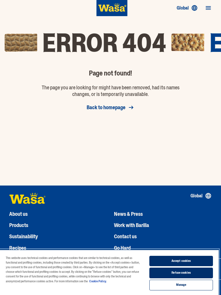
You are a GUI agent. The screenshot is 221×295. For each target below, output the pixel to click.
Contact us (125, 236)
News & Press (128, 214)
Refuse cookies (181, 273)
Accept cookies (181, 261)
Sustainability (23, 236)
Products (18, 225)
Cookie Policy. (97, 281)
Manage (181, 285)
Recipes (17, 248)
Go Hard (122, 248)
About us (18, 214)
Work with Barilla (131, 225)
